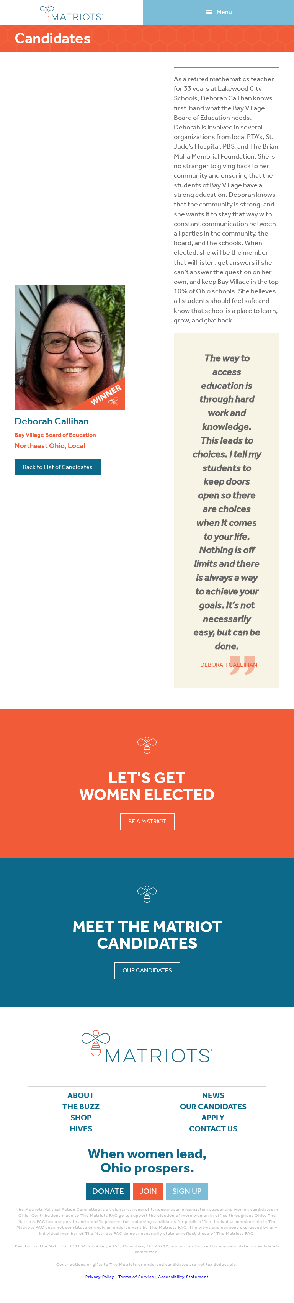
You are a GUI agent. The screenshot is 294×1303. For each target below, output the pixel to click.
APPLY (213, 1117)
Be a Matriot (147, 821)
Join (148, 1191)
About (80, 1095)
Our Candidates (147, 970)
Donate (108, 1191)
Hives (81, 1128)
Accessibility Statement (183, 1276)
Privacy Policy (99, 1276)
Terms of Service (136, 1276)
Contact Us (213, 1128)
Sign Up (187, 1191)
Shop (80, 1117)
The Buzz (81, 1106)
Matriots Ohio (71, 12)
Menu (224, 12)
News (213, 1095)
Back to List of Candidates (58, 467)
